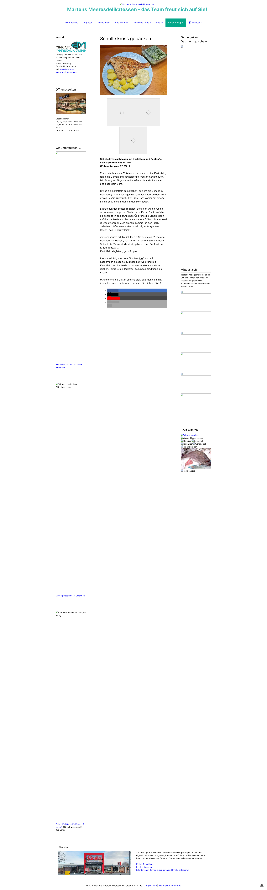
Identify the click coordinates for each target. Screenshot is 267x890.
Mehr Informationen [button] (145, 864)
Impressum (151, 885)
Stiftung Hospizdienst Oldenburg (71, 595)
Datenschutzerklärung (170, 885)
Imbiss (159, 22)
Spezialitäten (121, 22)
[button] (112, 290)
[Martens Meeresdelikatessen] (137, 4)
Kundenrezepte (175, 22)
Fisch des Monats (142, 22)
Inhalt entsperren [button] (144, 867)
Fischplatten (103, 22)
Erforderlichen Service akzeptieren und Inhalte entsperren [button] (162, 870)
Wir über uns (71, 22)
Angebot (88, 22)
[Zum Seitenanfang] (262, 883)
